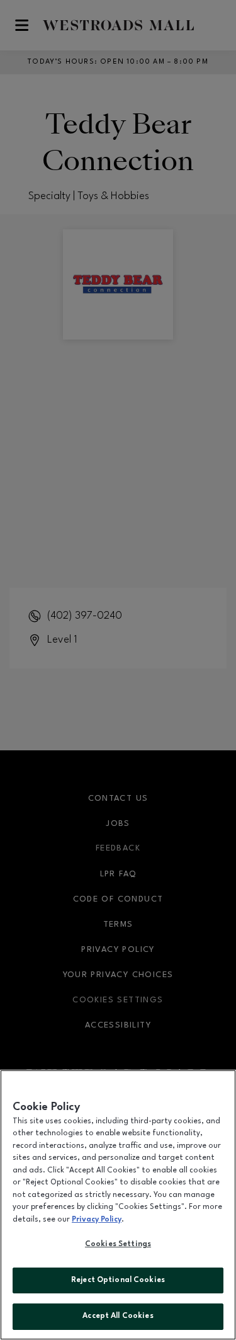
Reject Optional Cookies (118, 1280)
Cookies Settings (118, 1244)
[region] (118, 1205)
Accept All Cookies (117, 1316)
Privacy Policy (96, 1219)
